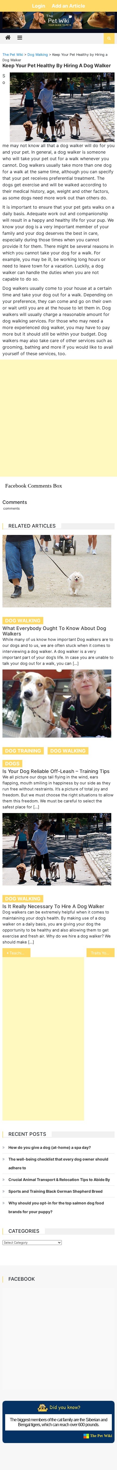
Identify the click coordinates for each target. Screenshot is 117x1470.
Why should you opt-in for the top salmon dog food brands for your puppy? (56, 1207)
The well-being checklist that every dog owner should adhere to (58, 1163)
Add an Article (68, 6)
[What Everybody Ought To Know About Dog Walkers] (58, 571)
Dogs (12, 763)
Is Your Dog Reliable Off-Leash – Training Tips (56, 771)
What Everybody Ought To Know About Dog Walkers (54, 631)
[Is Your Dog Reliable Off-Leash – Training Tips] (58, 703)
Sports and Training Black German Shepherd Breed (55, 1191)
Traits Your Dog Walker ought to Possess (103, 953)
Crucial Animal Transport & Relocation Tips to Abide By (59, 1179)
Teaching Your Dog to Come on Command (20, 953)
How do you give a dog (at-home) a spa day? (49, 1147)
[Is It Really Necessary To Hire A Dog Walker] (58, 849)
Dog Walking (23, 620)
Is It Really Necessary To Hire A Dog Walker (53, 906)
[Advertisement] (58, 418)
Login (39, 6)
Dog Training (23, 751)
